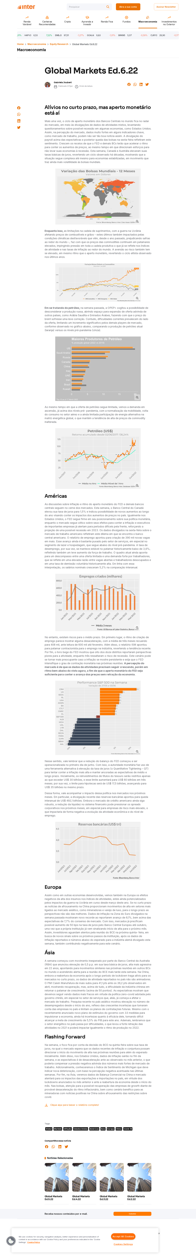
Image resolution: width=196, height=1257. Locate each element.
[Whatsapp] (135, 84)
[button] (11, 1241)
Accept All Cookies (123, 1236)
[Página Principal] (26, 6)
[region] (85, 1240)
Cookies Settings (123, 1244)
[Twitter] (147, 84)
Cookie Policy (33, 1242)
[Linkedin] (141, 84)
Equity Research (59, 44)
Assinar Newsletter (166, 7)
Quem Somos (147, 1229)
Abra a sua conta (128, 7)
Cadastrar (132, 1214)
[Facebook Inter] (129, 84)
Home (20, 44)
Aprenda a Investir (150, 1233)
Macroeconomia (37, 44)
